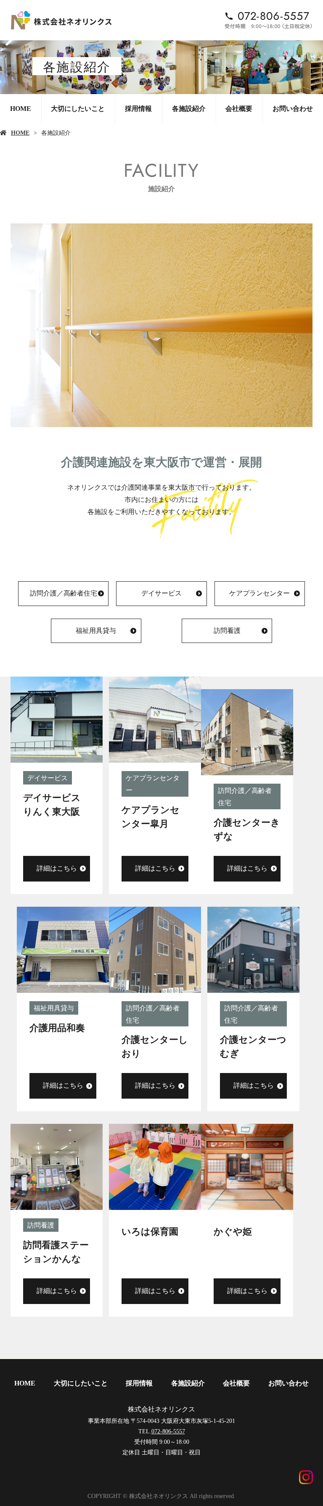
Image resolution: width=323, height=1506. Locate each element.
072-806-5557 (168, 1431)
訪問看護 (227, 630)
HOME (20, 108)
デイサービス (161, 593)
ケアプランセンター (259, 593)
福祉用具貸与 (96, 630)
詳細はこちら (57, 868)
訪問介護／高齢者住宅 (63, 593)
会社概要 (238, 108)
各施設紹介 (189, 108)
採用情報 (138, 108)
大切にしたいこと (78, 108)
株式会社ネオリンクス (161, 1409)
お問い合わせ (293, 108)
